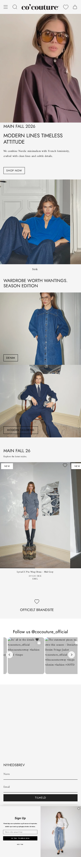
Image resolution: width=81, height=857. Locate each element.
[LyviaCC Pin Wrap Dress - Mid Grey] (35, 515)
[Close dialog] (79, 808)
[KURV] (74, 7)
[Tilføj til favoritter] (65, 465)
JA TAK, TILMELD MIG (20, 838)
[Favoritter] (65, 7)
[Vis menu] (5, 7)
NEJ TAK (20, 844)
